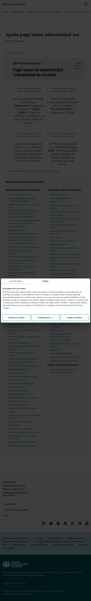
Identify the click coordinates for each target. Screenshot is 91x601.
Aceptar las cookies (74, 318)
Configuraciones (44, 318)
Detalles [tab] (45, 281)
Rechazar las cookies (16, 318)
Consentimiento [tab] (16, 281)
